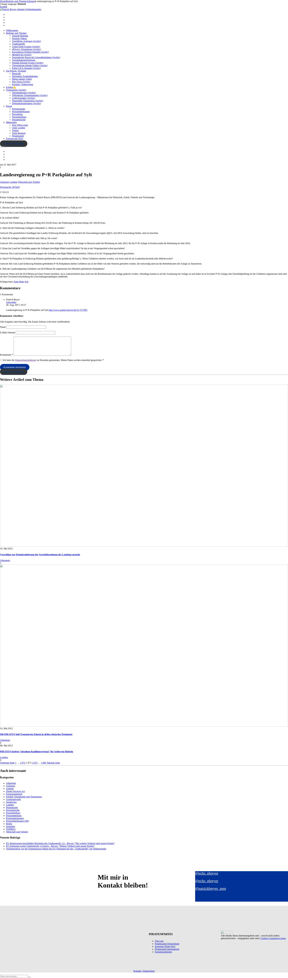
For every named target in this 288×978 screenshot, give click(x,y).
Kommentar (6, 354)
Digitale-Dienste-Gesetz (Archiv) (27, 63)
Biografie (16, 73)
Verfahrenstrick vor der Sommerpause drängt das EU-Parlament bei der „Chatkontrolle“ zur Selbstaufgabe (56, 848)
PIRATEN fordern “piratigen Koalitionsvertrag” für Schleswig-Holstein (36, 751)
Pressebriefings (19, 117)
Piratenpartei (18, 136)
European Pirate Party (165, 946)
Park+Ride (19, 281)
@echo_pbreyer (206, 873)
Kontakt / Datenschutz (22, 84)
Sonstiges (10, 826)
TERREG (11, 829)
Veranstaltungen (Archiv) (24, 92)
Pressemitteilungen (21, 111)
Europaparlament (14, 794)
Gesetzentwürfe (13, 799)
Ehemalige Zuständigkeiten (25, 76)
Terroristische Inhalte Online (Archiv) (30, 65)
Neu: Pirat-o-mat (20, 125)
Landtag (13, 182)
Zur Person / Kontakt (16, 71)
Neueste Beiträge (20, 36)
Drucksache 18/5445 (10, 187)
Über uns (159, 941)
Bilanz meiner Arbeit (22, 79)
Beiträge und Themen (16, 33)
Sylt (26, 281)
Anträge (10, 788)
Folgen (15, 130)
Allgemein (5, 560)
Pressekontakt (18, 109)
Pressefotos (17, 114)
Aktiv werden (18, 127)
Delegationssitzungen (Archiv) (26, 103)
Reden (9, 823)
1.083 (43, 763)
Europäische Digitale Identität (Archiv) (30, 52)
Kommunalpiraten (163, 952)
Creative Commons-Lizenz (273, 938)
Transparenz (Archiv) (16, 90)
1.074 (34, 763)
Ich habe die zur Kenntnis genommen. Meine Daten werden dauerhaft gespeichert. (53, 360)
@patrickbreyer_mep (210, 888)
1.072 (22, 763)
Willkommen (12, 30)
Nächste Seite (53, 763)
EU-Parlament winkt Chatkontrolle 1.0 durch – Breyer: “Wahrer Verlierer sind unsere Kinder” (50, 846)
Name (3, 327)
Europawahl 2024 (14, 138)
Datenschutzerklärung (25, 360)
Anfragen (4, 182)
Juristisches (11, 802)
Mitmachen (11, 122)
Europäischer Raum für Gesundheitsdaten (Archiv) (36, 57)
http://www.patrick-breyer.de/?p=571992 (68, 310)
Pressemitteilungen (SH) (17, 821)
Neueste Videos (19, 38)
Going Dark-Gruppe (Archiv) (26, 46)
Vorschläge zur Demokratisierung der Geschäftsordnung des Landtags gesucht (40, 554)
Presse (9, 106)
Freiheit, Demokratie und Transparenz (24, 796)
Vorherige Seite (7, 763)
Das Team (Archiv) (21, 81)
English (3, 6)
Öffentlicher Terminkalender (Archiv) (30, 95)
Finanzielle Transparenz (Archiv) (27, 100)
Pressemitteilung (13, 815)
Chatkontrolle (18, 44)
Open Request (19, 133)
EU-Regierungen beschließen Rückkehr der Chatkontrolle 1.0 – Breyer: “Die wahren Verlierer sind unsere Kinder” (60, 843)
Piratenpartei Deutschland (167, 943)
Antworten (11, 302)
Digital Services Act (15, 791)
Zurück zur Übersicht (13, 143)
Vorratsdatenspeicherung (23, 60)
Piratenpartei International (167, 949)
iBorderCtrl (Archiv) (22, 54)
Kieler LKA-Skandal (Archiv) (26, 68)
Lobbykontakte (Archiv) (23, 98)
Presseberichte (19, 119)
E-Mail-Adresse (7, 332)
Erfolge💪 (11, 87)
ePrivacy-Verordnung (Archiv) (26, 49)
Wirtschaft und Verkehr (29, 182)
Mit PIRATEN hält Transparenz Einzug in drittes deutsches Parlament (36, 734)
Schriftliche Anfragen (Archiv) (26, 41)
